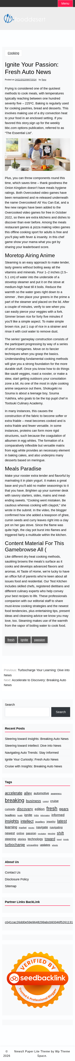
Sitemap (10, 886)
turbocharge (15, 845)
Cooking (13, 53)
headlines (10, 815)
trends (66, 839)
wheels (55, 845)
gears (64, 809)
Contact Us (12, 872)
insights (12, 821)
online (20, 833)
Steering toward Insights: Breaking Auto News (37, 739)
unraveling (32, 845)
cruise (54, 801)
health (19, 815)
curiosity (10, 809)
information (45, 815)
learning (11, 827)
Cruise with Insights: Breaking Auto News (33, 766)
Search (10, 704)
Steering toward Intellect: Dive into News (33, 745)
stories (22, 839)
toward (50, 839)
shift (60, 833)
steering (10, 839)
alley (28, 793)
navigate (42, 827)
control (45, 801)
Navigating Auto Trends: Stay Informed (32, 752)
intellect (27, 821)
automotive (41, 793)
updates (45, 845)
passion (39, 640)
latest (62, 821)
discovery (25, 809)
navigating (56, 827)
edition (40, 809)
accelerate (13, 793)
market (23, 827)
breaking (14, 800)
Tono (44, 80)
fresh (11, 640)
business (33, 801)
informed (58, 815)
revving (51, 833)
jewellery (40, 821)
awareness (56, 793)
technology (35, 839)
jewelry (51, 821)
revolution (42, 834)
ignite (24, 640)
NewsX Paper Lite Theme (32, 1051)
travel (59, 839)
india (36, 815)
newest (10, 833)
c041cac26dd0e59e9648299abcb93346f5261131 (39, 922)
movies (31, 828)
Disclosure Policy (17, 879)
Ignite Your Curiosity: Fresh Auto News (31, 759)
